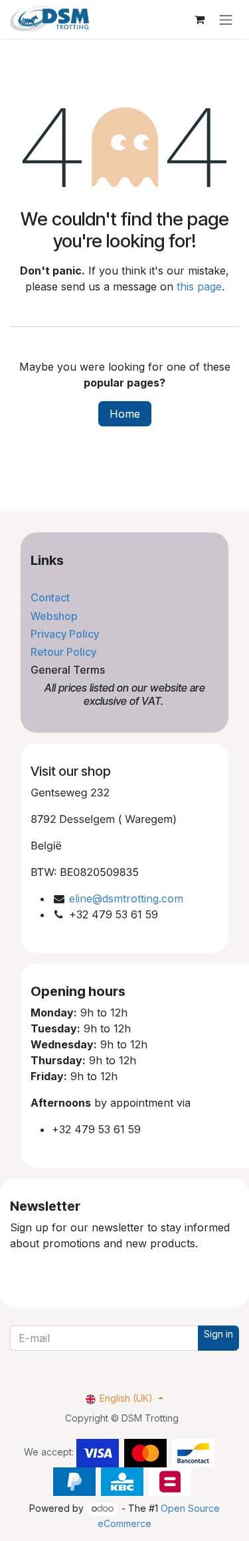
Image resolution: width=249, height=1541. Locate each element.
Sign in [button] (218, 1333)
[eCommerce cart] (199, 19)
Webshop (55, 616)
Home (125, 413)
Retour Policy (65, 651)
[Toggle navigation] (225, 19)
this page (199, 286)
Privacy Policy (66, 634)
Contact (51, 597)
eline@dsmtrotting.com (126, 898)
